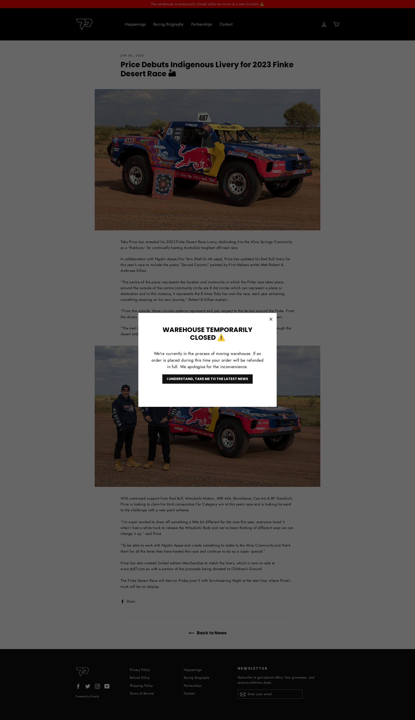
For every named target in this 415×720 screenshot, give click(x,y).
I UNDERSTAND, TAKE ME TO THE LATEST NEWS (207, 379)
